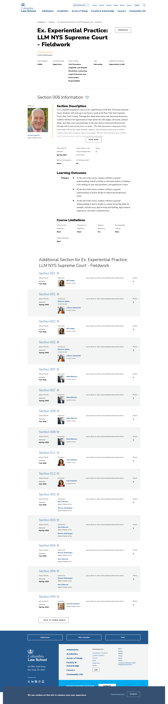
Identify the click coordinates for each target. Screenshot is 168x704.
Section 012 (47, 473)
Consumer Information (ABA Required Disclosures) (127, 664)
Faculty (95, 658)
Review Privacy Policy (118, 694)
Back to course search (55, 620)
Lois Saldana (71, 460)
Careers (70, 670)
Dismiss (133, 694)
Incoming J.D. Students (100, 653)
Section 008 (47, 411)
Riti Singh (70, 280)
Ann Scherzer (63, 501)
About (122, 5)
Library (129, 5)
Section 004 (47, 545)
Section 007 (47, 369)
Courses (52, 22)
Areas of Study (74, 658)
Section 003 (47, 494)
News (95, 5)
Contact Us (32, 677)
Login (137, 5)
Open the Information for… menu (81, 5)
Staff (94, 661)
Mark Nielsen (71, 376)
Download (123, 30)
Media (94, 666)
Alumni (108, 5)
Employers (96, 663)
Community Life (74, 674)
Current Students (98, 655)
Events (101, 5)
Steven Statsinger (65, 508)
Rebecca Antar (64, 301)
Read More (94, 140)
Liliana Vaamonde (73, 308)
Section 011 (47, 453)
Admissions (72, 649)
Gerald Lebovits (34, 135)
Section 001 (47, 273)
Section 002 (47, 321)
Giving (115, 5)
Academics (41, 22)
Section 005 (47, 597)
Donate (107, 686)
